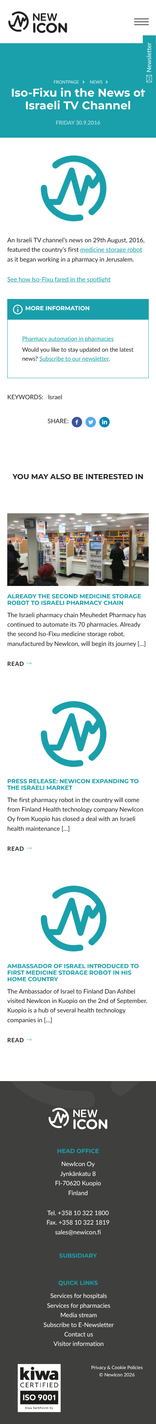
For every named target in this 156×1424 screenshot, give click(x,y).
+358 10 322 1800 (83, 1213)
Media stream (78, 1315)
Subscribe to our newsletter (74, 359)
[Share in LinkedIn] (104, 425)
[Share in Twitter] (90, 425)
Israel (55, 397)
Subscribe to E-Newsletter (79, 1325)
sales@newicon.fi (78, 1232)
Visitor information (79, 1344)
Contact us (78, 1334)
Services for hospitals (78, 1296)
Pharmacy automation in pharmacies (68, 339)
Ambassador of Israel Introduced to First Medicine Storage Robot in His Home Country (73, 973)
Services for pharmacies (78, 1306)
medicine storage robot (111, 250)
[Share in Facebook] (77, 425)
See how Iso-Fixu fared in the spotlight (58, 279)
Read (15, 663)
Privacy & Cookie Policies (117, 1367)
